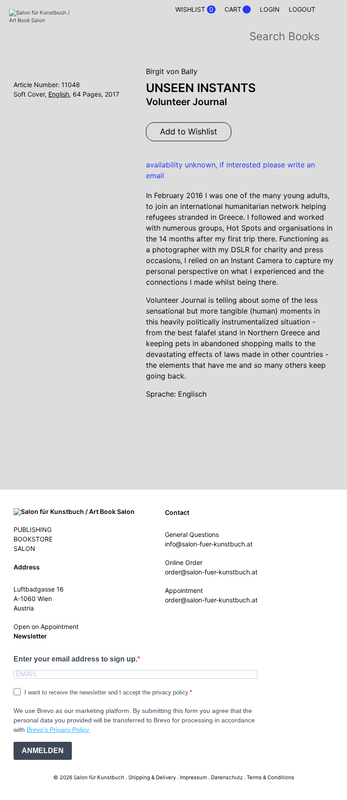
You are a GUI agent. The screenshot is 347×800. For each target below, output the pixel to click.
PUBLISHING (33, 529)
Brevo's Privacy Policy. (58, 729)
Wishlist (194, 9)
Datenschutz (227, 777)
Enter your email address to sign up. (75, 659)
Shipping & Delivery (152, 777)
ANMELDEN (43, 750)
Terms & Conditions (270, 777)
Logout (302, 9)
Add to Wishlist (188, 131)
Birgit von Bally (171, 71)
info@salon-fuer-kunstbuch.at (209, 544)
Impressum (193, 777)
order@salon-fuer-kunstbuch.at (211, 572)
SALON (24, 548)
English (58, 94)
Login (270, 9)
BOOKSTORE (33, 539)
